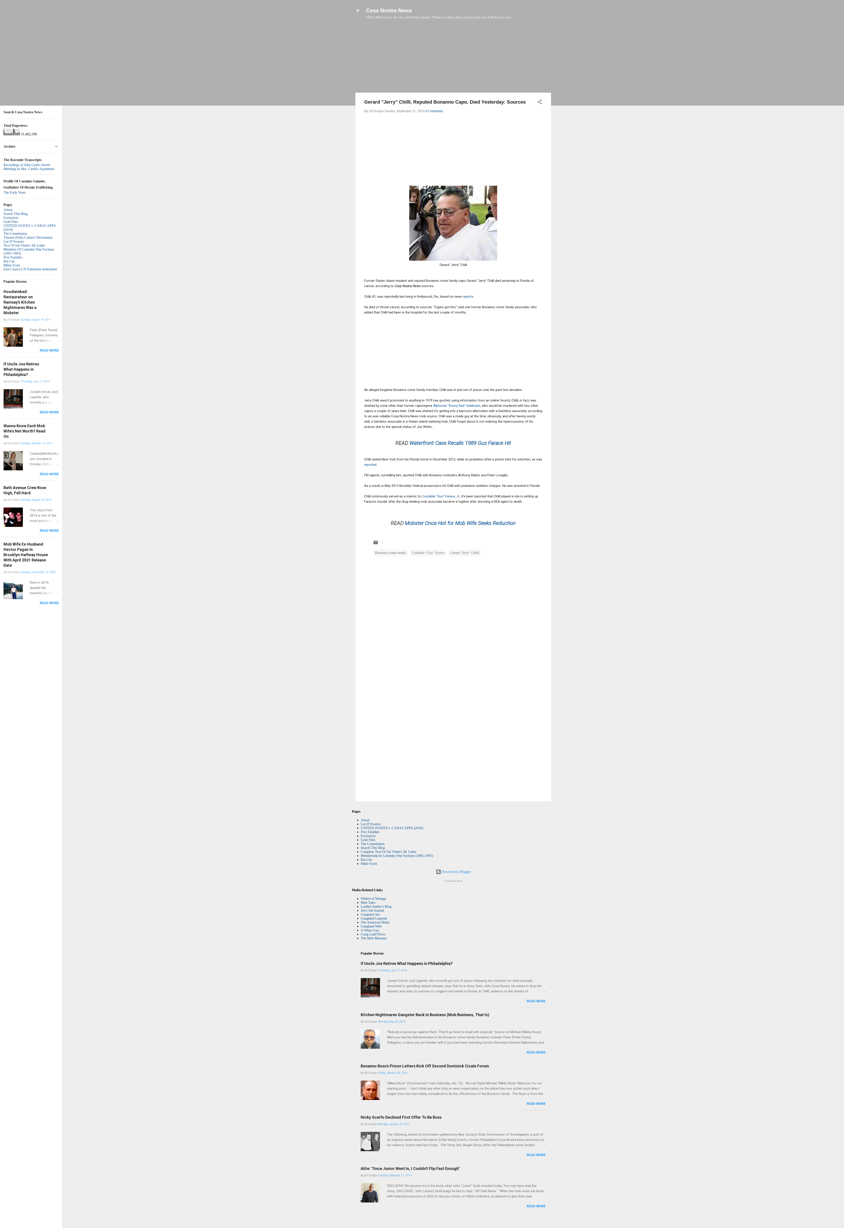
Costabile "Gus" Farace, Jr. (441, 496)
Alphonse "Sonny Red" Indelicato (456, 406)
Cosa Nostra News (389, 10)
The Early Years (15, 192)
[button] (539, 102)
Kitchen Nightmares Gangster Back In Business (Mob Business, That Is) (425, 1014)
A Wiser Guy (370, 930)
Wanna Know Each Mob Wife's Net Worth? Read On (24, 431)
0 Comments (434, 111)
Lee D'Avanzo (371, 824)
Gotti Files (368, 840)
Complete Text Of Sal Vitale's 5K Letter (388, 852)
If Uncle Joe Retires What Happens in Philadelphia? (407, 963)
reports (468, 297)
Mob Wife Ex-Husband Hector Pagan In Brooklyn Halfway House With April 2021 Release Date (26, 555)
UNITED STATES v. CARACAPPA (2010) (392, 828)
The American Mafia (375, 922)
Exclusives (368, 836)
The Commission (372, 844)
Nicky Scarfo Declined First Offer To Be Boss (401, 1117)
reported (370, 465)
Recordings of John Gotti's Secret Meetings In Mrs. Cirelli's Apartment (29, 167)
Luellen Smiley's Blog (376, 906)
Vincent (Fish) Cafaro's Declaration (28, 237)
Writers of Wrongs (373, 898)
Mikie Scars (369, 863)
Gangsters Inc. (371, 914)
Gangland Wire (371, 926)
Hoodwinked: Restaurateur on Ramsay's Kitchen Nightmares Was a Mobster (20, 302)
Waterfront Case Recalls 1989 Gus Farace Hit (460, 443)
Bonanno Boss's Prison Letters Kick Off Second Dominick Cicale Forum (425, 1066)
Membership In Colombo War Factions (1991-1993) (397, 856)
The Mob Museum (374, 938)
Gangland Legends (374, 918)
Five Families (370, 832)
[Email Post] (375, 544)
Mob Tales (368, 902)
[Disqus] (453, 617)
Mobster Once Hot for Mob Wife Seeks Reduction (460, 523)
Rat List (366, 859)
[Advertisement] (453, 58)
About (365, 820)
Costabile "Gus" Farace (428, 553)
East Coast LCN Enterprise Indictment (30, 269)
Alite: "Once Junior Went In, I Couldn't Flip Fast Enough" (410, 1168)
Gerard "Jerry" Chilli (464, 553)
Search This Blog (373, 848)
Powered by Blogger (456, 872)
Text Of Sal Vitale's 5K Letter (24, 245)
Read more (536, 1001)
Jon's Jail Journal (372, 910)
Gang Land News (373, 934)
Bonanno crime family (390, 553)
